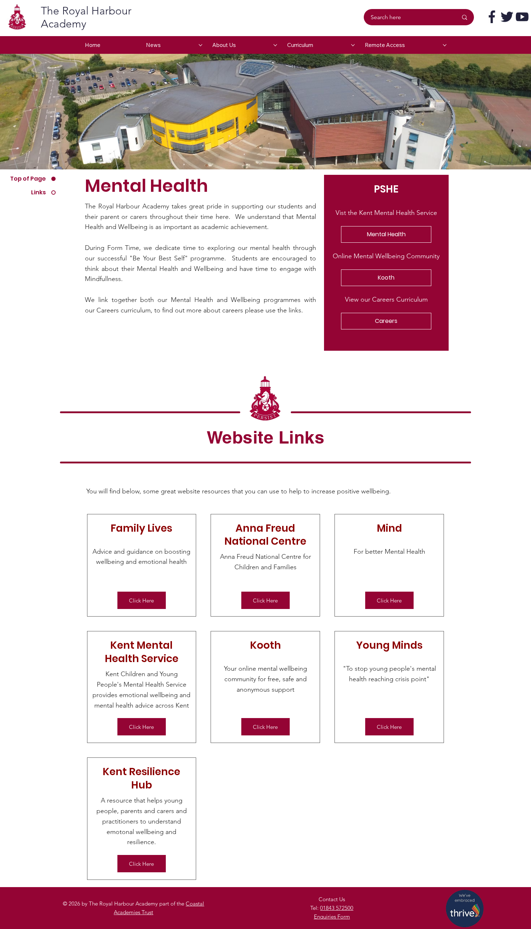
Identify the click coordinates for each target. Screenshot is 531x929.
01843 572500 (336, 907)
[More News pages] (200, 45)
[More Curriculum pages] (353, 45)
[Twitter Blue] (507, 16)
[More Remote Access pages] (444, 45)
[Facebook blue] (491, 16)
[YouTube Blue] (522, 16)
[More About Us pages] (275, 45)
